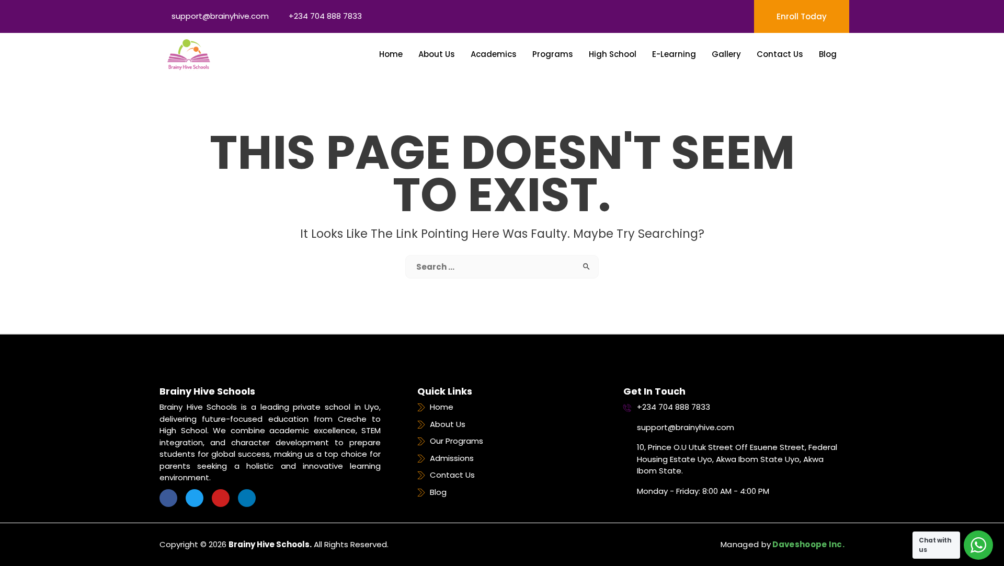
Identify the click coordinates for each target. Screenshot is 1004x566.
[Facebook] (168, 498)
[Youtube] (221, 498)
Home (391, 54)
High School (612, 54)
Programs (552, 54)
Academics (494, 54)
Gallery (726, 54)
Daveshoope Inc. (808, 544)
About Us (436, 54)
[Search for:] (502, 266)
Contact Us (780, 54)
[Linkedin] (247, 498)
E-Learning (674, 54)
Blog (828, 54)
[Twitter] (194, 498)
